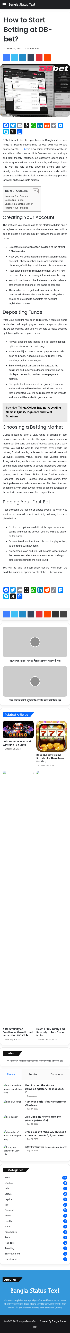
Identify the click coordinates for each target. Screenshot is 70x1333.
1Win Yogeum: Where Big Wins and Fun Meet (17, 743)
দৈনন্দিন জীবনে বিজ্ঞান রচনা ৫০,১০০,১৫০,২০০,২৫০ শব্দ (45, 1147)
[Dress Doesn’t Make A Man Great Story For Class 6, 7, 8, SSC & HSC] (13, 1136)
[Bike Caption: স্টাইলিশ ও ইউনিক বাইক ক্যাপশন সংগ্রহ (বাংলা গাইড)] (13, 1121)
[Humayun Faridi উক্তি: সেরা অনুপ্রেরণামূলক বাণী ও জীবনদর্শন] (13, 1106)
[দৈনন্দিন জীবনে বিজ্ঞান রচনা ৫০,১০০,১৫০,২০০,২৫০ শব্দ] (13, 1151)
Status (8, 1194)
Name (8, 1226)
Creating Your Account (17, 196)
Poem (8, 1215)
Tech (7, 1237)
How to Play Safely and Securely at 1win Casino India (50, 1032)
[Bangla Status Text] (22, 4)
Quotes (9, 1183)
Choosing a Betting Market (19, 204)
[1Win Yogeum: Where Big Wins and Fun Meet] (18, 729)
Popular (33, 1074)
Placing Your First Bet (16, 208)
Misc (7, 1177)
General (9, 1210)
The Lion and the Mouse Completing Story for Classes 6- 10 (45, 1089)
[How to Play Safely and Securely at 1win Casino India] (51, 898)
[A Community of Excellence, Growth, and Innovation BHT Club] (18, 898)
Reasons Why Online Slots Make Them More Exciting (50, 758)
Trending (9, 1248)
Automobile (11, 1232)
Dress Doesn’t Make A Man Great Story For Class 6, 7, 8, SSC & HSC (45, 1133)
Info (7, 1188)
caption (9, 1199)
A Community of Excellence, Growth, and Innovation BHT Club (18, 1032)
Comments (57, 1074)
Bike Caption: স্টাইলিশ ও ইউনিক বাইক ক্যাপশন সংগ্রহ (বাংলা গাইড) (43, 1118)
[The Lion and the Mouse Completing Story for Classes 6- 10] (13, 1090)
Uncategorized (12, 1259)
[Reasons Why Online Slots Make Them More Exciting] (51, 736)
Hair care (10, 1243)
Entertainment (12, 1253)
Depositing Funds (14, 200)
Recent (11, 1074)
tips (6, 1204)
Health (8, 1221)
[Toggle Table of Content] (34, 191)
